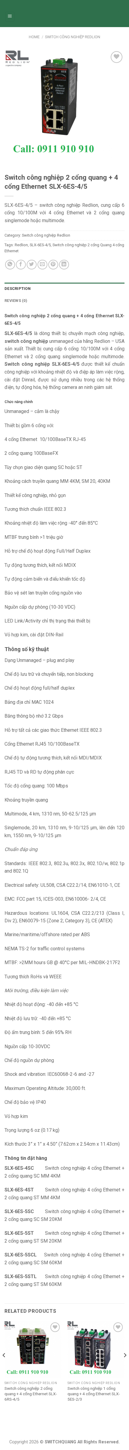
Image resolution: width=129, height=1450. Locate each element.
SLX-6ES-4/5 (40, 245)
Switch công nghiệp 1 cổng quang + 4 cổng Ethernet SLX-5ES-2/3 (94, 1393)
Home (34, 37)
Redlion (21, 245)
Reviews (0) (15, 300)
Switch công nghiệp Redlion (72, 37)
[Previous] (4, 1367)
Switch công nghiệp (27, 364)
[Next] (125, 1367)
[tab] (64, 289)
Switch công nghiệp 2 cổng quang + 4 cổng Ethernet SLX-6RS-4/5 (30, 1393)
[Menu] (10, 17)
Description (17, 288)
